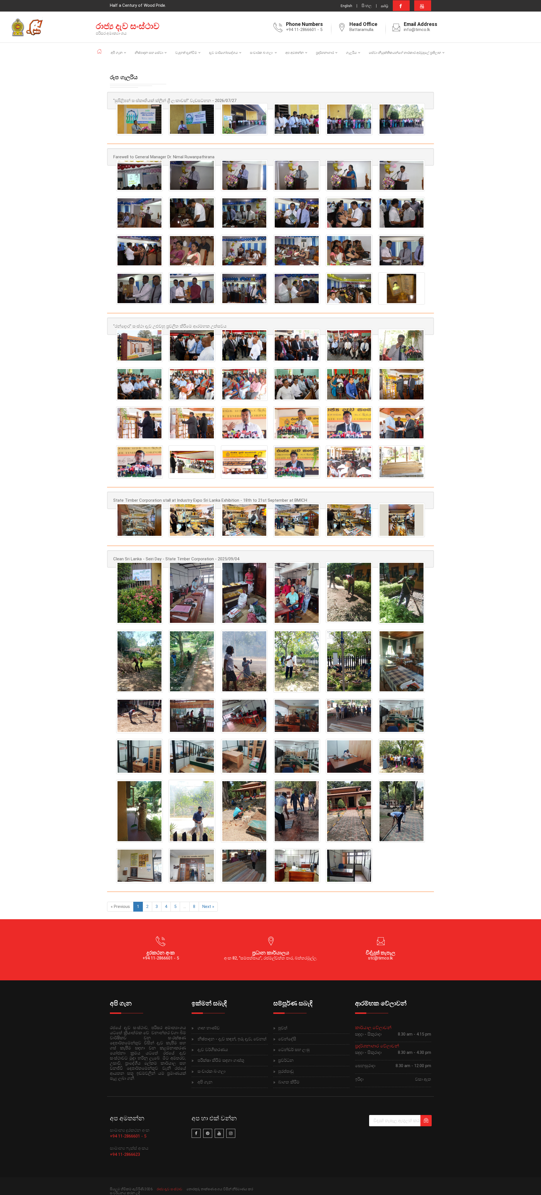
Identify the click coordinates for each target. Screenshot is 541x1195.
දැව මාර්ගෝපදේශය (223, 53)
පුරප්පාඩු (286, 1071)
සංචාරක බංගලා (261, 53)
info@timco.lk (417, 29)
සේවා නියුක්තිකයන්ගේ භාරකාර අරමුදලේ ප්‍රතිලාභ (405, 53)
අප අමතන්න (294, 53)
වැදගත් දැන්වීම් (186, 53)
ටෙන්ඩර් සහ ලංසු (294, 1049)
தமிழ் (384, 6)
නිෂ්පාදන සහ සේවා (149, 53)
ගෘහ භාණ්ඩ (208, 1027)
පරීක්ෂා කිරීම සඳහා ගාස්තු (221, 1060)
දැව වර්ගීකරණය (213, 1049)
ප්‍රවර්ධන (286, 1060)
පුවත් (282, 1027)
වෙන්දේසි (287, 1038)
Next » (208, 906)
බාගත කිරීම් (289, 1082)
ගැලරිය (351, 53)
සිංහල (367, 5)
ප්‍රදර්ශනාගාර (325, 53)
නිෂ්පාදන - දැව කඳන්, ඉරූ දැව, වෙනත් (232, 1038)
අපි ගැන (117, 53)
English (346, 6)
